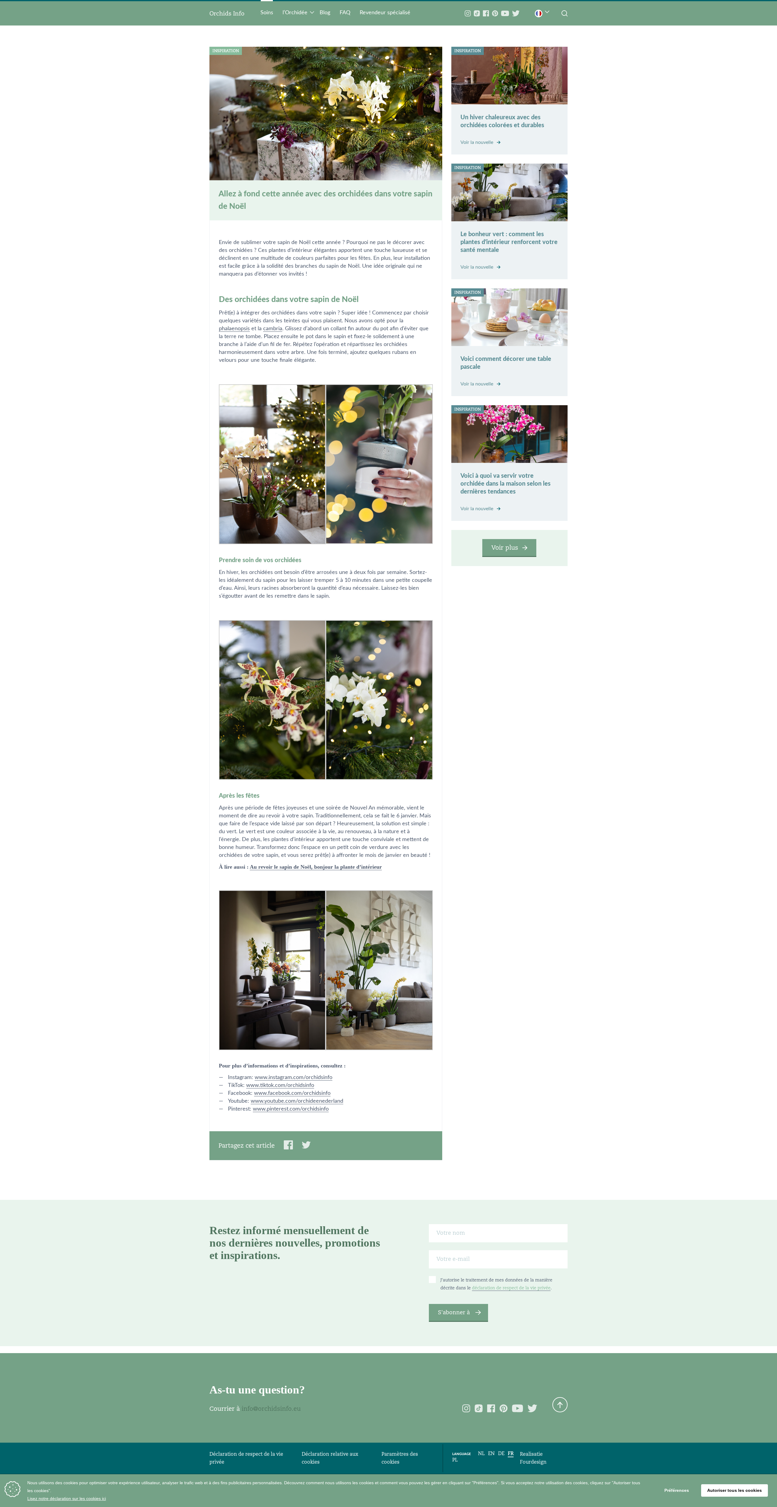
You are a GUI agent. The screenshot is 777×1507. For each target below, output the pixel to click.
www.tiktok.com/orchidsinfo (280, 1085)
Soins (266, 12)
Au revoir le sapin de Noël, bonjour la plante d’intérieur (316, 867)
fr (511, 1453)
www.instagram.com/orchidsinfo (293, 1077)
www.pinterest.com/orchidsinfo (291, 1109)
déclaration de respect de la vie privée (511, 1288)
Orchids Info (226, 13)
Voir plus (504, 548)
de (501, 1453)
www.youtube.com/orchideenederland (297, 1101)
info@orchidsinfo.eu (271, 1409)
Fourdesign (533, 1462)
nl (481, 1453)
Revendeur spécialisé (385, 12)
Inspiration (225, 50)
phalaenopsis (234, 328)
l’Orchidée (295, 12)
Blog (325, 12)
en (491, 1453)
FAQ (345, 12)
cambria (272, 328)
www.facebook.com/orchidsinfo (292, 1093)
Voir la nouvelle (477, 142)
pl (455, 1460)
